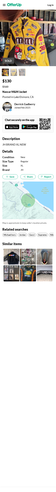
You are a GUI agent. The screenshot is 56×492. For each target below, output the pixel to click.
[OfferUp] (14, 5)
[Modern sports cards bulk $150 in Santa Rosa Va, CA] (28, 257)
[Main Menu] (4, 5)
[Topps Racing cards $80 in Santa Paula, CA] (11, 273)
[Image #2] (13, 72)
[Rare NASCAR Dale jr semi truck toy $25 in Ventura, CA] (44, 273)
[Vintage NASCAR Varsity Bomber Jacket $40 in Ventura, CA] (11, 257)
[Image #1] (5, 72)
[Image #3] (22, 72)
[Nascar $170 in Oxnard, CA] (28, 273)
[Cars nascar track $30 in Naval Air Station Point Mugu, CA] (44, 257)
